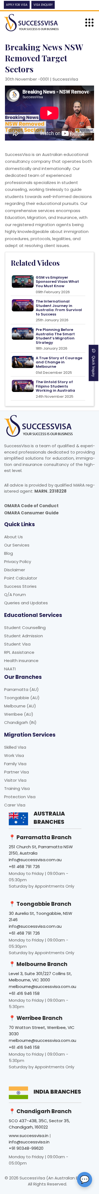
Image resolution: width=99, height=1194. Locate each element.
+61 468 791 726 (24, 866)
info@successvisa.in (29, 1142)
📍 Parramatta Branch (40, 837)
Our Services (16, 545)
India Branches (57, 1092)
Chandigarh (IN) (20, 722)
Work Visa (14, 755)
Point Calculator (20, 578)
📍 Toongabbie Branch (40, 904)
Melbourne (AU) (20, 706)
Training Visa (17, 788)
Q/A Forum (15, 594)
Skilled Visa (15, 747)
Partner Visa (16, 772)
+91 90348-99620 (26, 1148)
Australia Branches (49, 818)
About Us (13, 537)
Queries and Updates (26, 603)
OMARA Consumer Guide (31, 513)
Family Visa (15, 764)
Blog (8, 553)
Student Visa (17, 644)
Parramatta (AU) (21, 689)
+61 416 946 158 (24, 993)
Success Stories (20, 586)
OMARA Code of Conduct (31, 506)
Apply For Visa (17, 5)
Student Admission (23, 636)
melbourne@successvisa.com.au (42, 986)
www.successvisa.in (28, 1135)
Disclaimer (14, 570)
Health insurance (21, 660)
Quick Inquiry (94, 365)
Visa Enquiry (43, 5)
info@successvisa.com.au (35, 860)
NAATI (10, 669)
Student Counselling (25, 627)
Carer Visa (14, 805)
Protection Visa (19, 797)
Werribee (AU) (18, 714)
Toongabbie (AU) (22, 698)
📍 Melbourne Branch (38, 964)
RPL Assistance (19, 652)
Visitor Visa (15, 780)
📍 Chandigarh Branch (40, 1111)
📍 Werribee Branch (35, 1018)
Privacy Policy (17, 561)
